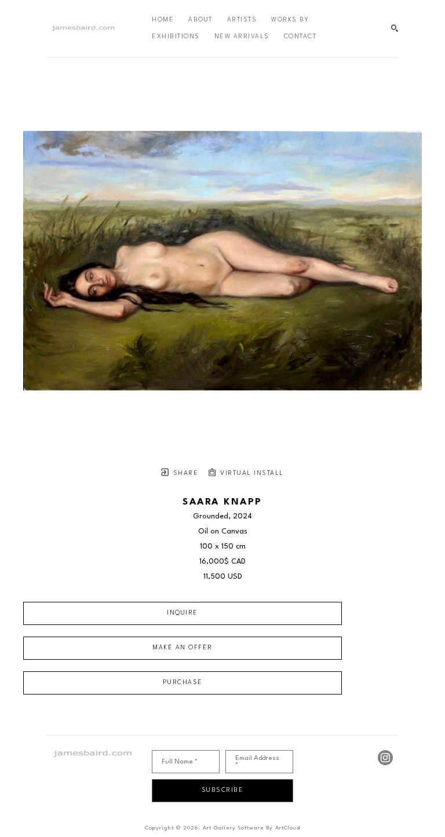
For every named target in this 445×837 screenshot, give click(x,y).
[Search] (395, 28)
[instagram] (385, 757)
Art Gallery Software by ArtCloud (251, 828)
